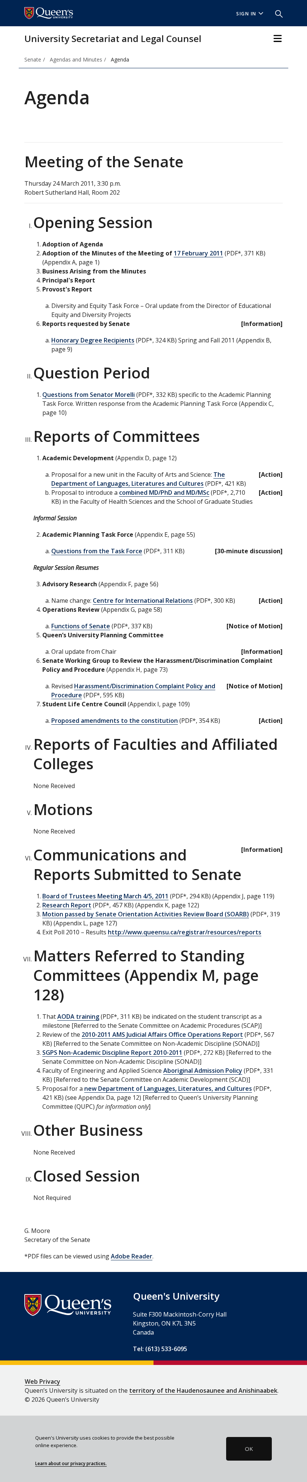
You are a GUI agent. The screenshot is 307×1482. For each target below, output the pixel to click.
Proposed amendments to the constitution (114, 720)
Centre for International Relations (143, 600)
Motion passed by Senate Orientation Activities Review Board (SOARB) (145, 914)
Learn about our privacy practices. (71, 1463)
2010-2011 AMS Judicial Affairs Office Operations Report (162, 1034)
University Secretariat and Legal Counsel (112, 38)
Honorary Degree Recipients (92, 340)
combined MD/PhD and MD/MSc (164, 492)
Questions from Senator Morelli (88, 394)
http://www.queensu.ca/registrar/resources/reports (184, 932)
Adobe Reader (131, 1256)
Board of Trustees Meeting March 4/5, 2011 (105, 896)
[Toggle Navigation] (278, 38)
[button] (276, 13)
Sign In (246, 14)
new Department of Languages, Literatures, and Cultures (168, 1088)
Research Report (66, 905)
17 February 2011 (198, 253)
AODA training (78, 1016)
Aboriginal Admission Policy (202, 1070)
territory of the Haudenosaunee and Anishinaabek (203, 1390)
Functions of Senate (80, 626)
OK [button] (249, 1448)
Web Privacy (42, 1381)
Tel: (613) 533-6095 (160, 1349)
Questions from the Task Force (96, 551)
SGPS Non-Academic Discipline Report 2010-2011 (112, 1052)
